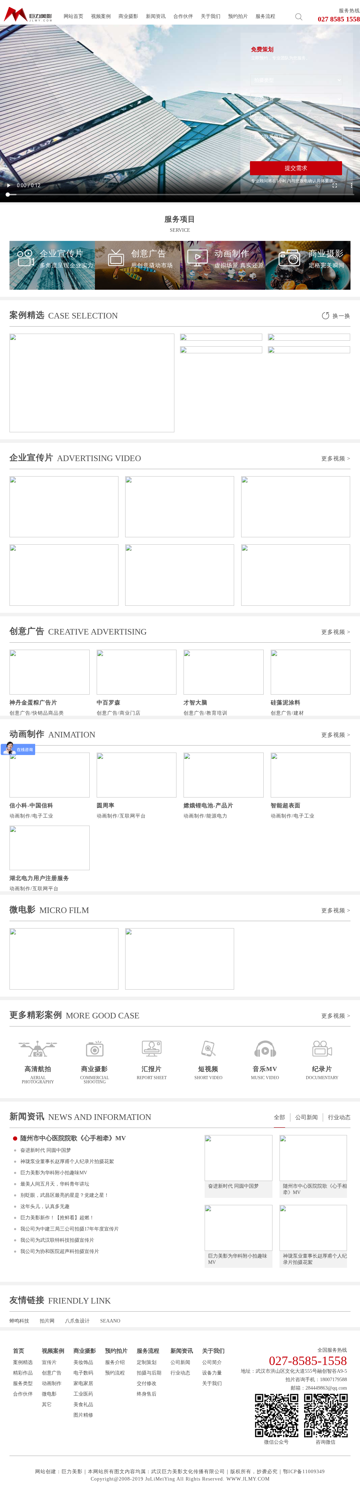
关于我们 (210, 16)
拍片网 (47, 1321)
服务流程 (265, 16)
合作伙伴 (183, 16)
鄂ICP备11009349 (304, 1471)
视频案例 (101, 16)
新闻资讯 (156, 16)
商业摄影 (128, 16)
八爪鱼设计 (77, 1321)
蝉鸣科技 (19, 1321)
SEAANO (110, 1321)
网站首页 (73, 16)
